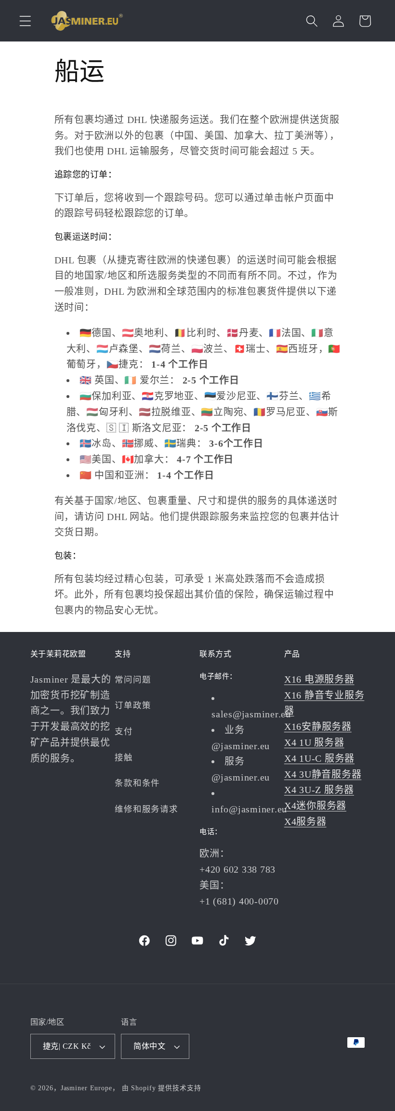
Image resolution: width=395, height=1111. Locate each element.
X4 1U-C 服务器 (319, 758)
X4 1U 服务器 (314, 742)
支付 (124, 731)
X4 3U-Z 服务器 (319, 789)
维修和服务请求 (146, 809)
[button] (25, 21)
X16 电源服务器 (319, 679)
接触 (124, 757)
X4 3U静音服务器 (323, 774)
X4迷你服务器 (315, 805)
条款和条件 (137, 783)
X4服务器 (305, 821)
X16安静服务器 (318, 726)
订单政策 (133, 705)
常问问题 (133, 680)
